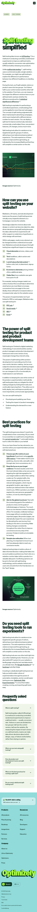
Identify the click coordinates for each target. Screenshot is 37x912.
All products (5, 815)
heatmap (6, 667)
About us (4, 849)
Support (22, 829)
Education (23, 834)
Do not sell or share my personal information (11, 905)
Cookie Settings (5, 908)
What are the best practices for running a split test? (18, 773)
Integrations (5, 829)
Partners (4, 834)
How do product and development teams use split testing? (18, 761)
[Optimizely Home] (8, 3)
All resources (24, 815)
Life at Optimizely (7, 853)
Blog (21, 820)
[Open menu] (34, 3)
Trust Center (4, 900)
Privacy (3, 897)
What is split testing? (18, 708)
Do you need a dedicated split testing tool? (18, 783)
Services (4, 839)
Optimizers (5, 858)
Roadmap (4, 824)
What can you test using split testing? (18, 749)
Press (3, 863)
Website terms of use (6, 894)
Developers (23, 824)
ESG (2, 902)
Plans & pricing (6, 820)
